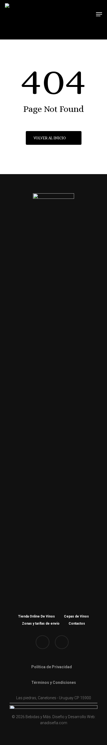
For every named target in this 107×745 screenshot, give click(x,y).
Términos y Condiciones (53, 682)
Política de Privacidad (51, 667)
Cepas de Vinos (76, 616)
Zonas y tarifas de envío (41, 623)
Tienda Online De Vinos (36, 616)
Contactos (77, 623)
